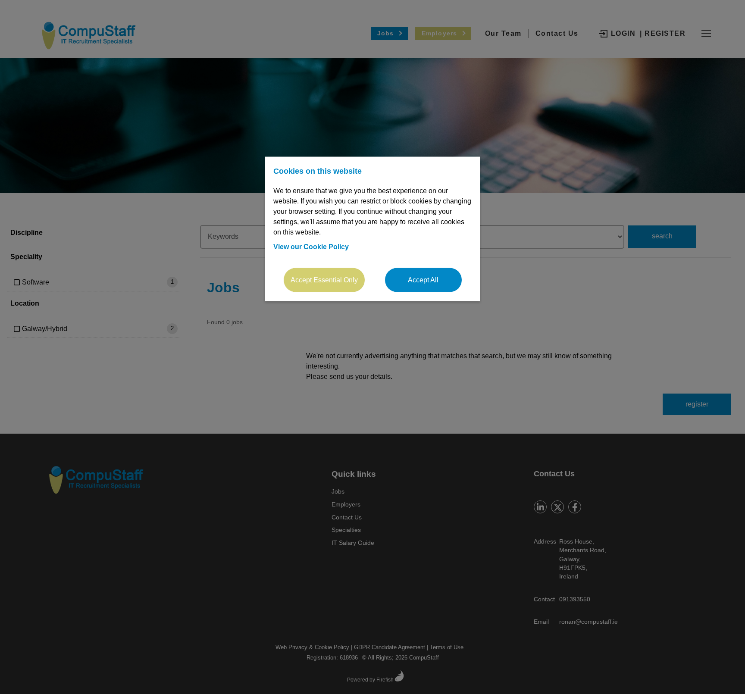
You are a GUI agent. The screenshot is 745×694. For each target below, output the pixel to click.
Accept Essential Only (324, 280)
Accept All (423, 280)
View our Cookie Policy (311, 246)
